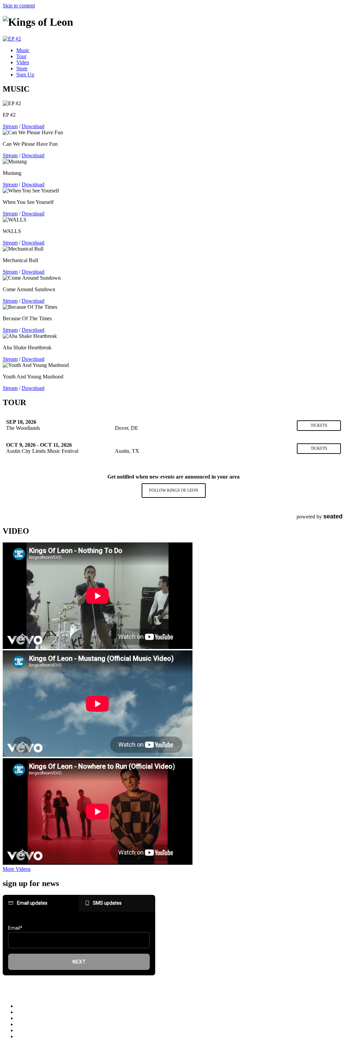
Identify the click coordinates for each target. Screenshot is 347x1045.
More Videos (16, 869)
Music (22, 50)
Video (22, 62)
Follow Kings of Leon (173, 490)
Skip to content (19, 5)
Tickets (319, 425)
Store (21, 68)
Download (33, 126)
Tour (21, 56)
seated (333, 516)
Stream (10, 126)
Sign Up (25, 74)
